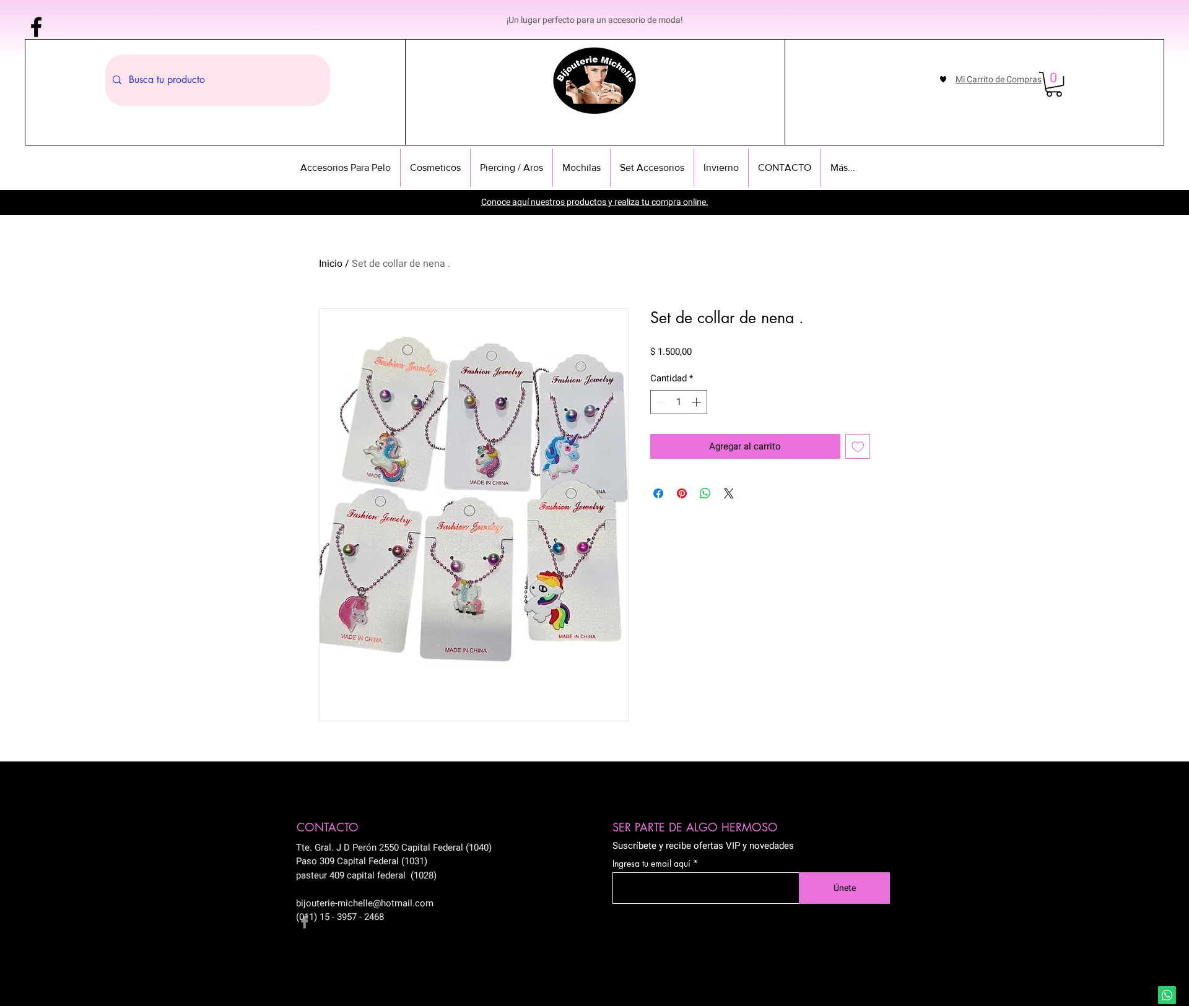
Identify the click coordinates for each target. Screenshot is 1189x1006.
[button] (1054, 84)
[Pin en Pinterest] (681, 493)
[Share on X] (728, 493)
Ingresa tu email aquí (651, 863)
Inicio (330, 263)
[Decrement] (660, 402)
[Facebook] (36, 27)
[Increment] (697, 402)
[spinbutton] (679, 402)
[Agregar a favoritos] (858, 446)
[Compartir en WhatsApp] (705, 493)
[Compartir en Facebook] (658, 493)
